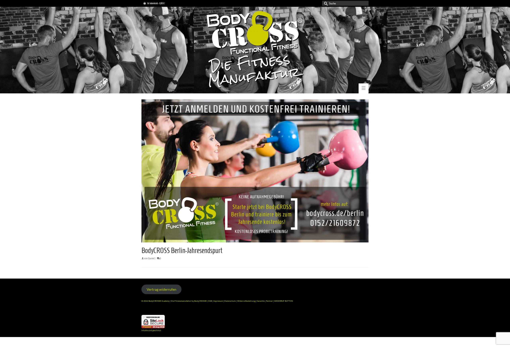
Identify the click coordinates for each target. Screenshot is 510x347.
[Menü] (364, 88)
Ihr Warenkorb (156, 3)
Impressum (218, 301)
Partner (269, 301)
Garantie (261, 301)
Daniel (151, 258)
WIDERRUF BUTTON (283, 301)
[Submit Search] (325, 3)
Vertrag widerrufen (161, 289)
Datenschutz (230, 301)
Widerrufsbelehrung (246, 301)
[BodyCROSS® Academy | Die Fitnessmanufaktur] (255, 50)
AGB (210, 301)
